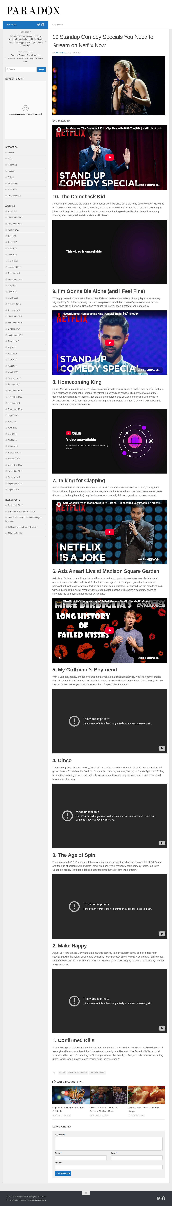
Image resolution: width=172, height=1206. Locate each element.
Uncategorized (14, 196)
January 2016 (14, 459)
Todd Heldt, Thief (15, 505)
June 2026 (12, 211)
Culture (57, 25)
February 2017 (14, 378)
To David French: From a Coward (22, 527)
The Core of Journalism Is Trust (21, 511)
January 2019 (14, 273)
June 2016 (12, 428)
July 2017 (12, 347)
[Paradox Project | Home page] (34, 10)
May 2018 (12, 285)
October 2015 (14, 477)
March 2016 (13, 446)
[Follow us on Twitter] (38, 24)
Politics (11, 177)
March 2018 (13, 298)
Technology (13, 183)
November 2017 (15, 322)
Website (58, 1162)
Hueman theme (40, 1200)
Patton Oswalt (100, 1073)
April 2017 (12, 366)
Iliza (91, 1073)
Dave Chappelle (81, 1073)
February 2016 (14, 452)
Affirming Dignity (15, 533)
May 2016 (12, 434)
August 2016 (13, 415)
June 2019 (12, 242)
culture (70, 1073)
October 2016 (14, 403)
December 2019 (15, 224)
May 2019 (12, 248)
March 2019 (13, 261)
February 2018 (14, 304)
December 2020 (15, 217)
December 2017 (15, 316)
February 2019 (14, 267)
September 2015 (15, 483)
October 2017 (14, 329)
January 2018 (14, 310)
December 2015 (15, 465)
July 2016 (12, 421)
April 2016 (12, 440)
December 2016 (15, 390)
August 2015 (13, 489)
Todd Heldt (12, 189)
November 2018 (15, 279)
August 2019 (13, 230)
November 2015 (15, 471)
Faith (10, 158)
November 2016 (15, 397)
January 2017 (14, 384)
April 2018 (12, 292)
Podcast (11, 171)
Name (58, 1153)
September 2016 (15, 409)
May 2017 (12, 360)
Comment (60, 1135)
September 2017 (15, 335)
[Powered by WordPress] (17, 1200)
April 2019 (12, 254)
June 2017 (12, 353)
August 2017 (13, 341)
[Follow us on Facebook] (42, 24)
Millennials (12, 165)
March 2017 (13, 372)
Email (114, 1153)
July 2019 (12, 236)
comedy (62, 1073)
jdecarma (60, 53)
